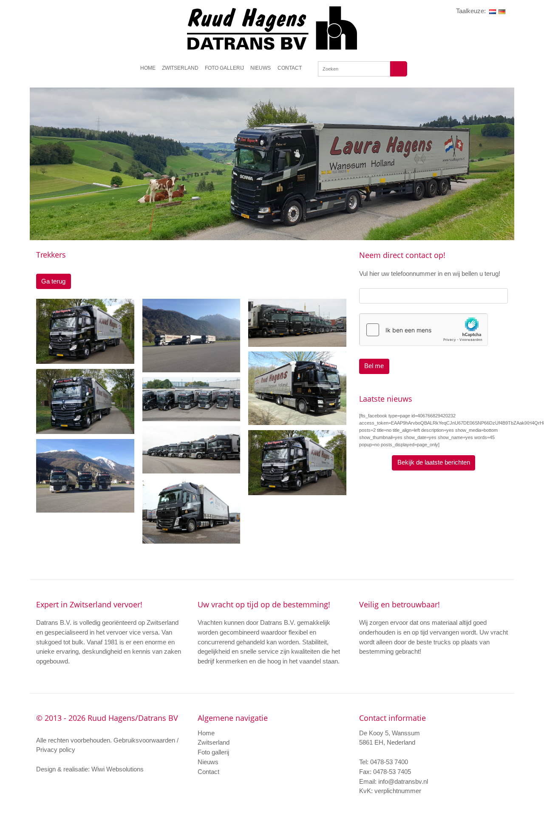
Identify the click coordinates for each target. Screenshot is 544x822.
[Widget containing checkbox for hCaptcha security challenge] (423, 330)
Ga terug (53, 281)
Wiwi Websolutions (117, 769)
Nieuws (260, 68)
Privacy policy (55, 749)
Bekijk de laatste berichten (433, 462)
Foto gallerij (224, 68)
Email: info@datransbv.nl (393, 781)
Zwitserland (180, 68)
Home (148, 68)
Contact (290, 68)
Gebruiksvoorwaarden (145, 740)
